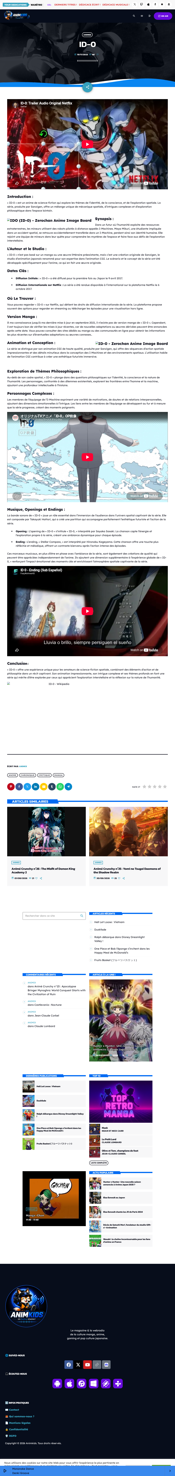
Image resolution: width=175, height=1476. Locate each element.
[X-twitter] (78, 1364)
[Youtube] (87, 1364)
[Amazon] (169, 5)
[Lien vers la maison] (17, 16)
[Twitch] (142, 5)
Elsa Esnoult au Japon (114, 1197)
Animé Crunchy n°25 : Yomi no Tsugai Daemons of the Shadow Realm (127, 871)
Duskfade (100, 929)
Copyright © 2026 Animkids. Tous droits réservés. (33, 1443)
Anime (12, 775)
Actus (97, 1039)
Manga (58, 775)
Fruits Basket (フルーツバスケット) (115, 960)
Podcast (31, 1209)
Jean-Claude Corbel (46, 1015)
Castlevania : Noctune (48, 1004)
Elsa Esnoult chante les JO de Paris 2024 (123, 1212)
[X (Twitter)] (135, 5)
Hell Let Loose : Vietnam (109, 922)
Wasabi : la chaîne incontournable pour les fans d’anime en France (126, 1241)
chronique (28, 775)
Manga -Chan (35, 1215)
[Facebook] (155, 5)
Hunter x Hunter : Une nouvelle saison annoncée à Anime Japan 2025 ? (118, 1048)
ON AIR (163, 16)
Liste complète (99, 1162)
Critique (44, 775)
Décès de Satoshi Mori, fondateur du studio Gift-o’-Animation (127, 1226)
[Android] (162, 5)
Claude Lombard (44, 1026)
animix (23, 766)
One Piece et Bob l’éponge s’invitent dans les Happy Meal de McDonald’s (59, 1130)
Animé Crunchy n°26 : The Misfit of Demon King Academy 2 (43, 871)
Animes (87, 34)
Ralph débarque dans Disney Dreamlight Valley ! (60, 1115)
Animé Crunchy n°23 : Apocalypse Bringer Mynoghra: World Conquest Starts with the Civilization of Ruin (57, 990)
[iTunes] (148, 5)
